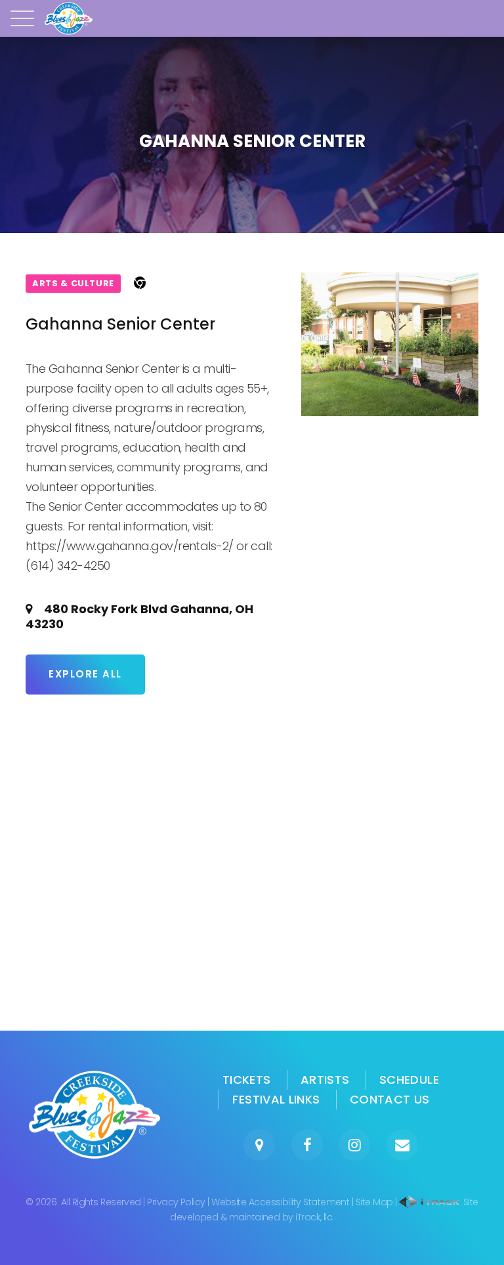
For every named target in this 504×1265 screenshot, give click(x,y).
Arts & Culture (73, 283)
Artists (325, 1079)
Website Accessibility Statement (280, 1202)
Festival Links (276, 1099)
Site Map (374, 1202)
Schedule (409, 1079)
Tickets (246, 1079)
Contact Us (390, 1099)
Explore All (85, 674)
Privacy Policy (176, 1202)
